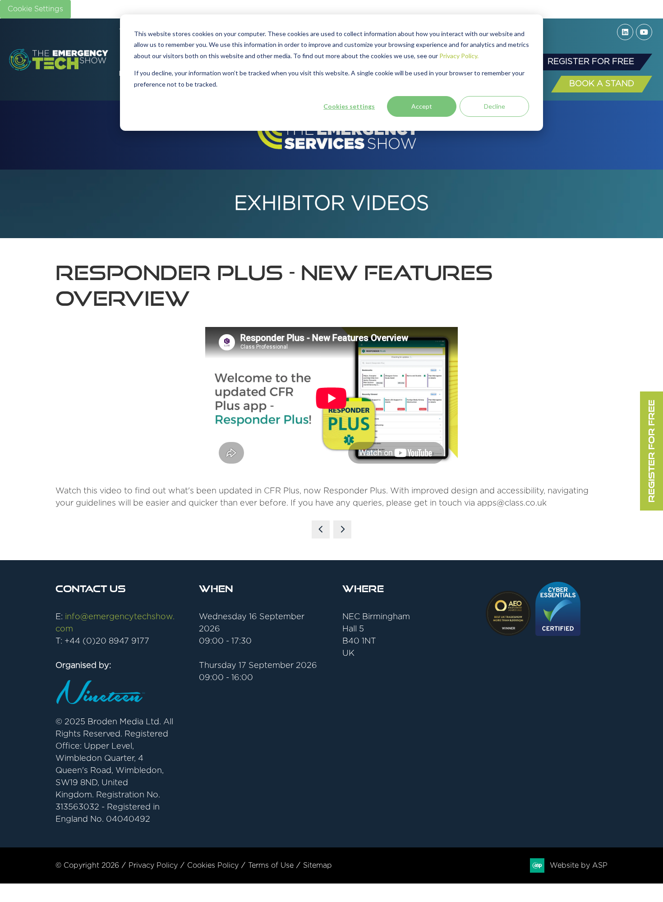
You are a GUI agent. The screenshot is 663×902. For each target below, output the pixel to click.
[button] (590, 62)
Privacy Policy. (459, 56)
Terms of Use (271, 865)
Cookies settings (349, 106)
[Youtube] (644, 32)
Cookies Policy (213, 865)
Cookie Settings (35, 9)
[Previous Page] (321, 529)
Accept (421, 106)
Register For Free (651, 451)
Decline (494, 106)
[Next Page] (342, 529)
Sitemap (317, 865)
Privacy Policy (153, 865)
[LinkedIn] (625, 32)
